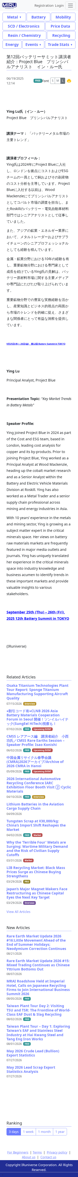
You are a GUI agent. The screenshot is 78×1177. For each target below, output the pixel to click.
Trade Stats (58, 44)
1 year (60, 1131)
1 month (44, 1131)
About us (28, 1157)
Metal (12, 17)
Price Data (60, 26)
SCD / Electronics (23, 26)
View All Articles (18, 911)
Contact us (48, 1157)
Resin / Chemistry (24, 35)
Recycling (61, 35)
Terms (37, 1152)
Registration (44, 5)
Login (59, 5)
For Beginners (17, 1152)
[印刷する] (69, 80)
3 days (14, 1131)
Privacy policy (57, 1152)
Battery (38, 17)
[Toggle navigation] (70, 5)
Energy (12, 44)
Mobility (63, 17)
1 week (28, 1131)
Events (31, 44)
